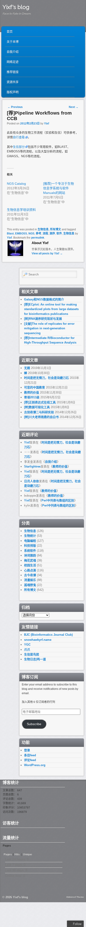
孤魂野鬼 (30, 585)
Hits (17, 854)
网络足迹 (13, 61)
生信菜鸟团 (31, 654)
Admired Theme (75, 897)
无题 (27, 368)
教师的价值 (31, 392)
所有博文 (55, 229)
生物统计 (30, 535)
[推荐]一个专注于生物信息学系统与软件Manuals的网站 (58, 188)
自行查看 (19, 137)
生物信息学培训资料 (21, 210)
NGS (31, 233)
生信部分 (19, 147)
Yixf (46, 123)
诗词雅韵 (30, 555)
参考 (38, 233)
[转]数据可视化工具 (37, 407)
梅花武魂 (30, 560)
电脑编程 (30, 540)
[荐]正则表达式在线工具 (40, 402)
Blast (10, 233)
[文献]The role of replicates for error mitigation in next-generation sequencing (49, 328)
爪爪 (27, 649)
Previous (15, 107)
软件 (59, 233)
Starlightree (32, 466)
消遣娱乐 (30, 580)
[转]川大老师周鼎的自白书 (41, 417)
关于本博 (13, 41)
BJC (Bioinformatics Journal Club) (48, 634)
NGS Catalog (16, 183)
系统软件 (30, 550)
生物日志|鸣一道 (35, 659)
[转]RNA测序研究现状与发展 (43, 318)
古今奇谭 (30, 575)
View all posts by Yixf (47, 253)
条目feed (30, 755)
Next (73, 107)
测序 (52, 233)
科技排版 (30, 545)
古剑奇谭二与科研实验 (39, 412)
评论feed (30, 760)
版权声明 (13, 92)
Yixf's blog (16, 7)
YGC (27, 644)
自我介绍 (13, 51)
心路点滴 (30, 570)
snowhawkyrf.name (37, 639)
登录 (27, 750)
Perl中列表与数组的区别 (58, 500)
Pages (8, 854)
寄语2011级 (31, 397)
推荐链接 (13, 72)
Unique (27, 854)
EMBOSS (21, 233)
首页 (10, 31)
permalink (37, 237)
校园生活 (30, 565)
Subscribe (34, 724)
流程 (45, 233)
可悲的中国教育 (34, 387)
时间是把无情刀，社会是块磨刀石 (46, 378)
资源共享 (13, 82)
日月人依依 (31, 481)
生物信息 (43, 229)
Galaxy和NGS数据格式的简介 (44, 299)
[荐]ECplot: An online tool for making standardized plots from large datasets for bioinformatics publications (51, 309)
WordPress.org (34, 765)
